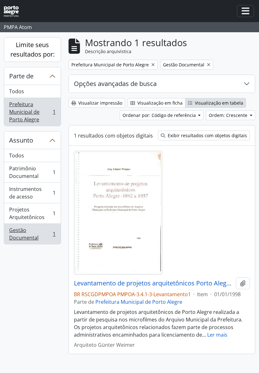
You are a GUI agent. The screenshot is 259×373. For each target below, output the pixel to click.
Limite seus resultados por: (32, 49)
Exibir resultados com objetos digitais (206, 135)
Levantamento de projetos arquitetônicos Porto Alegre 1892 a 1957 (153, 283)
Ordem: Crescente (229, 115)
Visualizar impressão (99, 103)
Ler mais (217, 334)
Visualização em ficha (159, 103)
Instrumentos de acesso (32, 193)
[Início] (14, 11)
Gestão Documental (32, 234)
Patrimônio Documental (32, 172)
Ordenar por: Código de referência (160, 115)
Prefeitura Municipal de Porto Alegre (32, 112)
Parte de (21, 76)
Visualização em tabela (218, 103)
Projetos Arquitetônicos (32, 213)
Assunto (21, 140)
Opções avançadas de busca (115, 83)
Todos (16, 91)
